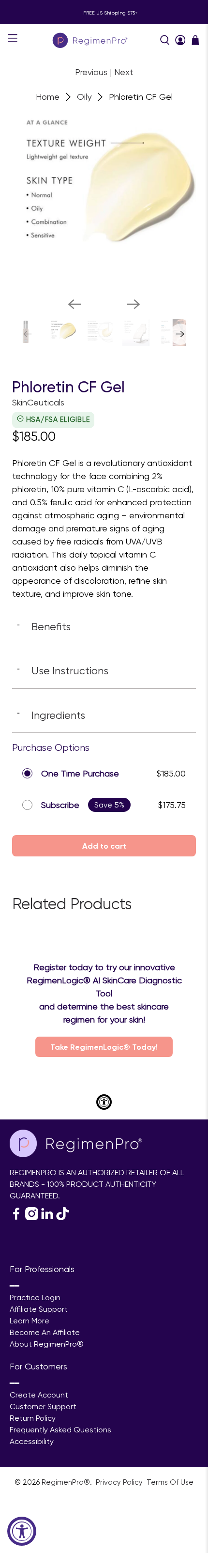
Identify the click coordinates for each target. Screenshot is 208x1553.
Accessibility (32, 1441)
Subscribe (60, 805)
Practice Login (35, 1297)
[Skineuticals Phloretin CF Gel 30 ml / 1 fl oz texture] (104, 198)
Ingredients (51, 715)
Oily (84, 97)
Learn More (29, 1320)
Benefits (44, 626)
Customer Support (43, 1406)
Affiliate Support (39, 1309)
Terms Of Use (170, 1482)
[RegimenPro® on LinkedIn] (47, 1217)
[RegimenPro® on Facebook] (16, 1217)
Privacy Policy (120, 1482)
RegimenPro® (66, 1482)
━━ (14, 1285)
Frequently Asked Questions (60, 1429)
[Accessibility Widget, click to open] (21, 1531)
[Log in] (180, 40)
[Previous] (74, 304)
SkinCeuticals (38, 402)
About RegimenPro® (47, 1344)
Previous (91, 72)
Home (47, 97)
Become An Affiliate (45, 1332)
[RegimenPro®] (90, 40)
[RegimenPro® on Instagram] (31, 1217)
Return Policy (33, 1418)
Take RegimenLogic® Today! (104, 1047)
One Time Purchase (80, 773)
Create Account (39, 1394)
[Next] (133, 304)
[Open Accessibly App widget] (104, 1102)
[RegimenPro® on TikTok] (62, 1217)
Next (124, 72)
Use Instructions (62, 670)
